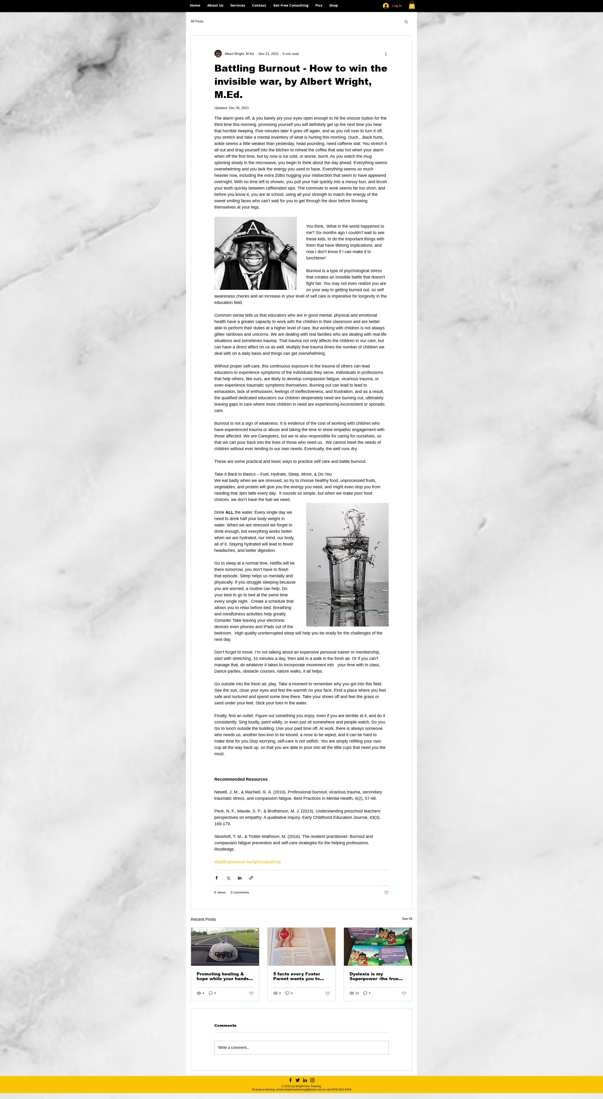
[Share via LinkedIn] (239, 878)
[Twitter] (298, 1080)
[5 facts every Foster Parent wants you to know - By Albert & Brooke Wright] (302, 947)
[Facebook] (290, 1080)
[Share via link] (251, 878)
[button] (412, 5)
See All (407, 919)
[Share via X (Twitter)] (228, 878)
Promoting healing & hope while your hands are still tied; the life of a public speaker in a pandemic (223, 976)
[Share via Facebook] (216, 878)
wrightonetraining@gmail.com (303, 1089)
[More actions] (386, 54)
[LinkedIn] (305, 1080)
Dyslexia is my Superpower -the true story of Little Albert (374, 976)
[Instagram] (312, 1080)
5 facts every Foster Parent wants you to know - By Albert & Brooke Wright (296, 976)
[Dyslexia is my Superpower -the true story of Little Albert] (378, 947)
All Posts (197, 21)
